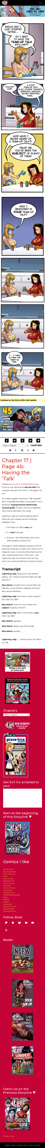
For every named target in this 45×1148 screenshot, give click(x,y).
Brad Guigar (33, 484)
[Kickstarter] (12, 922)
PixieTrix (6, 899)
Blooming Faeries (9, 872)
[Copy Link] (38, 441)
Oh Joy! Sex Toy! (9, 888)
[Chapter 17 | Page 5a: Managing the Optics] (28, 450)
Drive (5, 876)
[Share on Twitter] (15, 441)
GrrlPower (7, 886)
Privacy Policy (9, 1136)
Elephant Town (9, 881)
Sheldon (6, 902)
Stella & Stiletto (9, 909)
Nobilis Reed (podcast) (11, 895)
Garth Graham (8, 883)
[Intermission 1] (34, 450)
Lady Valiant (7, 890)
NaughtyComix (9, 893)
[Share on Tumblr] (22, 441)
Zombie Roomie (9, 911)
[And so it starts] (10, 450)
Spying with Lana (9, 906)
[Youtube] (32, 922)
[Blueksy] (19, 922)
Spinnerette (7, 904)
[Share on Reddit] (30, 441)
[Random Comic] (22, 450)
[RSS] (6, 930)
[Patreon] (6, 922)
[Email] (26, 922)
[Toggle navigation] (40, 3)
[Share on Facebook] (7, 441)
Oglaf (5, 897)
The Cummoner (9, 874)
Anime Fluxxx (8, 869)
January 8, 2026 (18, 484)
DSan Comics (8, 879)
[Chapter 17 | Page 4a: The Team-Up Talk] (16, 450)
